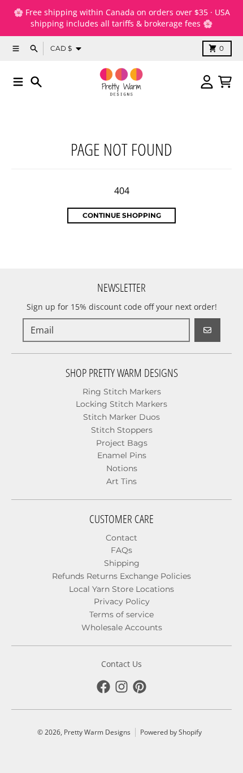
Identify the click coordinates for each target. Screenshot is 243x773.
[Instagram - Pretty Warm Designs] (121, 686)
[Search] (36, 82)
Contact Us (121, 663)
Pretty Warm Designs (97, 732)
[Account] (207, 82)
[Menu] (18, 82)
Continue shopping (122, 215)
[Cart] (225, 82)
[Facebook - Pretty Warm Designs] (103, 686)
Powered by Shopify (171, 732)
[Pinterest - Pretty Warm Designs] (139, 686)
